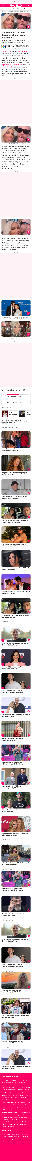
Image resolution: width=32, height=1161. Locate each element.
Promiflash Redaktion (19, 40)
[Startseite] (16, 5)
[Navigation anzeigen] (2, 5)
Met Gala (10, 67)
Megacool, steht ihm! (14, 396)
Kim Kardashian (6, 51)
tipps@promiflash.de (8, 423)
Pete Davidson (23, 51)
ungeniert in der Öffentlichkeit (11, 65)
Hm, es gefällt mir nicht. (15, 403)
